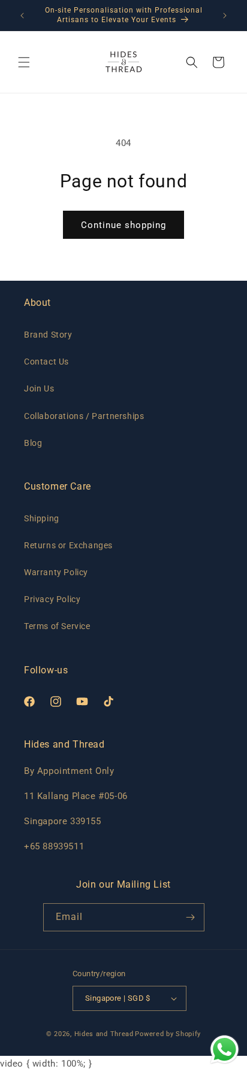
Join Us (39, 388)
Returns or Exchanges (68, 545)
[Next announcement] (225, 15)
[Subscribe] (190, 917)
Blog (33, 443)
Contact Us (46, 361)
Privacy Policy (52, 599)
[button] (24, 62)
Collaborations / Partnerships (84, 416)
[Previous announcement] (22, 15)
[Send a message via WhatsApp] (224, 1049)
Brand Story (48, 334)
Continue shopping (123, 225)
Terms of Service (57, 626)
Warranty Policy (56, 572)
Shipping (41, 518)
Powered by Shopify (168, 1034)
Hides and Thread (104, 1034)
